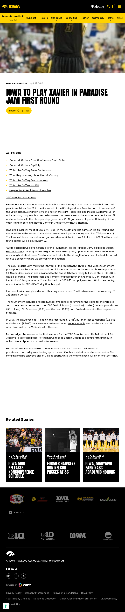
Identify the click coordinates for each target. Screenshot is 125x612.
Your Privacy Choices (18, 598)
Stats (110, 18)
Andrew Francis (76, 323)
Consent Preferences (37, 593)
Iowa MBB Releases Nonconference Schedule (21, 469)
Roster (85, 18)
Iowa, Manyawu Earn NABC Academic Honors (100, 467)
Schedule (56, 18)
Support (31, 18)
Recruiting (71, 18)
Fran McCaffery (15, 251)
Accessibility (13, 604)
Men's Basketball (16, 83)
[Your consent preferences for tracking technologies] (6, 606)
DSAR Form (87, 593)
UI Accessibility (109, 598)
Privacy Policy (13, 593)
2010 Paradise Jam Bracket (21, 197)
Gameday (98, 18)
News (120, 18)
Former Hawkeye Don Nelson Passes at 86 (61, 467)
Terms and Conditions (65, 593)
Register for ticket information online (30, 190)
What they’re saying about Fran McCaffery (33, 175)
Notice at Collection (45, 598)
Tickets (43, 18)
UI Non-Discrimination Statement (78, 598)
